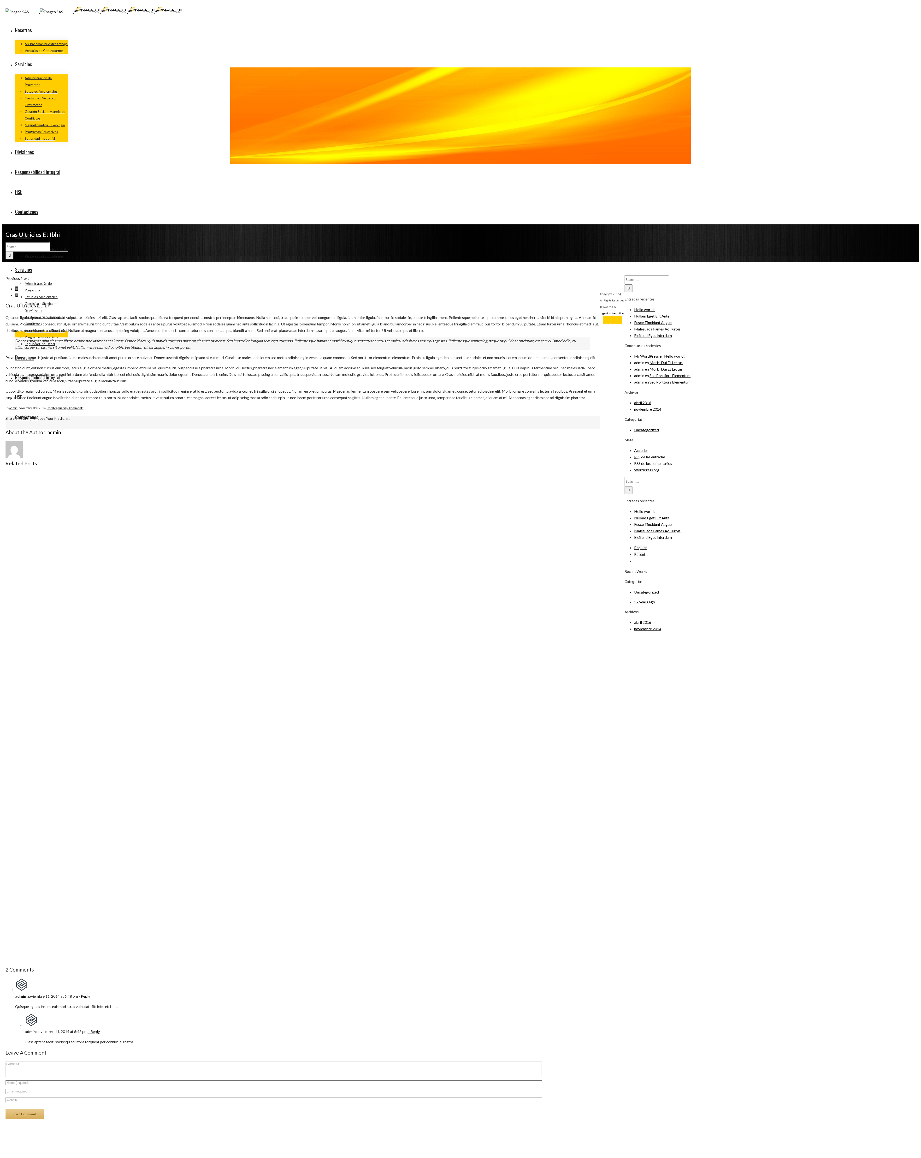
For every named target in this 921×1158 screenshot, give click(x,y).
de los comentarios (653, 463)
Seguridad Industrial (40, 138)
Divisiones (24, 152)
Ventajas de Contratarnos (44, 50)
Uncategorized (56, 408)
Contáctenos (26, 211)
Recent (639, 554)
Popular (640, 548)
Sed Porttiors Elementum (670, 375)
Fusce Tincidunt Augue (653, 322)
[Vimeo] (612, 320)
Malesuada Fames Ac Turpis (657, 329)
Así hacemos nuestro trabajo (46, 44)
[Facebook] (605, 320)
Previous (13, 278)
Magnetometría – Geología (45, 125)
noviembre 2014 (647, 409)
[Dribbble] (620, 320)
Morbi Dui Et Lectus (666, 362)
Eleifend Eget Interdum (653, 335)
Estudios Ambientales (41, 91)
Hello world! (644, 309)
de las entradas (650, 457)
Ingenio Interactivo (612, 313)
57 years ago (644, 602)
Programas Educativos (41, 132)
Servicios (23, 64)
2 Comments (75, 408)
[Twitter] (608, 320)
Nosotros (23, 30)
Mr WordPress (646, 356)
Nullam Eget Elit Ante (651, 316)
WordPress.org (646, 470)
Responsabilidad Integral (37, 171)
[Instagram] (616, 320)
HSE (18, 191)
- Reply (84, 996)
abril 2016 (642, 402)
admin (13, 408)
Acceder (641, 450)
